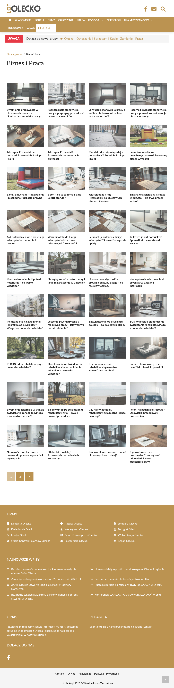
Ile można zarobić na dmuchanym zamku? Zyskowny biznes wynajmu (148, 155)
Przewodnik (15, 28)
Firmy (51, 20)
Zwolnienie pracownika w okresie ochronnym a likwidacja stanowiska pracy (23, 113)
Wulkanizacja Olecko (130, 535)
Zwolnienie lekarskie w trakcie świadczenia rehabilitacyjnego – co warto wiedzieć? (25, 413)
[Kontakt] (154, 9)
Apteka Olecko (73, 523)
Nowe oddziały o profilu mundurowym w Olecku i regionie (129, 569)
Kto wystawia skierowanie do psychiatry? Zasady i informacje (147, 282)
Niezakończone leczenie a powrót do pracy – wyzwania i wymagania (25, 455)
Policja (39, 20)
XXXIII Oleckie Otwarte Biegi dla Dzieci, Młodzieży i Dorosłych (42, 587)
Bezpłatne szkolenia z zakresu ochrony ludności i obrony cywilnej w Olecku (44, 596)
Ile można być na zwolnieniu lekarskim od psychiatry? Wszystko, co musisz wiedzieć (25, 325)
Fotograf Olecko (127, 529)
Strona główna (14, 54)
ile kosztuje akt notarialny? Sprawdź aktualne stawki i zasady (146, 240)
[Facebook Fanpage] (144, 9)
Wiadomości (23, 20)
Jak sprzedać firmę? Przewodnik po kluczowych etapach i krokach (105, 197)
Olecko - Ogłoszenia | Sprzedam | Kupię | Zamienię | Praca (103, 38)
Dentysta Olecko (21, 523)
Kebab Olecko (126, 541)
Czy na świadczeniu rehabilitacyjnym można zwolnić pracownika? (103, 367)
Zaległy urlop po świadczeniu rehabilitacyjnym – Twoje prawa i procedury (65, 413)
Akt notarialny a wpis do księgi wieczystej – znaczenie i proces (25, 240)
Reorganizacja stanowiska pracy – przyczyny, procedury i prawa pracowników (66, 113)
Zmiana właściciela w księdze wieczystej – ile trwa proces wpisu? (147, 197)
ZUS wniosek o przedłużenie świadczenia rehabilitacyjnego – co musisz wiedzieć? (148, 325)
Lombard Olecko (127, 523)
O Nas (71, 673)
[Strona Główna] (10, 20)
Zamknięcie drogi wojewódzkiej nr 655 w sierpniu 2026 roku (47, 579)
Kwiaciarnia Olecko (22, 529)
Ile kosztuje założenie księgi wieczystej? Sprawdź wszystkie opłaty (107, 240)
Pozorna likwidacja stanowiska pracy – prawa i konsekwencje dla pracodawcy (148, 113)
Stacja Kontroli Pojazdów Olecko (30, 541)
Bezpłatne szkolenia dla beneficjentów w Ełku (122, 579)
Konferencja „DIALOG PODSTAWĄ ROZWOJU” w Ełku (128, 594)
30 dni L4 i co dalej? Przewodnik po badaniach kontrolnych (63, 455)
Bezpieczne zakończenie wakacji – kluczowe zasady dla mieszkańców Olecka (43, 571)
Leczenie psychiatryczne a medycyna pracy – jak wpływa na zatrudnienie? (66, 325)
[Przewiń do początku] (165, 679)
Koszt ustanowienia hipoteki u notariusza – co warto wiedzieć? (25, 282)
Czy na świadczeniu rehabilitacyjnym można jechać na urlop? (107, 413)
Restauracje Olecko (76, 541)
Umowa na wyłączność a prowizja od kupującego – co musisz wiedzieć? (106, 282)
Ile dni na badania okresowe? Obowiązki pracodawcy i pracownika (147, 413)
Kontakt (147, 626)
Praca (81, 20)
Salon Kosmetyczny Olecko (81, 535)
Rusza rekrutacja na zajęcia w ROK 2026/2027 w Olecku (128, 585)
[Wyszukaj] (163, 8)
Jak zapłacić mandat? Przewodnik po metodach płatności (63, 155)
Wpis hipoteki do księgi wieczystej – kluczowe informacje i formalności (62, 240)
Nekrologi (114, 20)
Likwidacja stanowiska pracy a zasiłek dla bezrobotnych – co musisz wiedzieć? (107, 113)
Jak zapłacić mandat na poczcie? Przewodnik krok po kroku (24, 155)
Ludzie (31, 28)
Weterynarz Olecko (76, 529)
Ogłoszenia (65, 20)
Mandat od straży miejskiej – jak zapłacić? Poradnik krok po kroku (107, 155)
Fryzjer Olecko (19, 535)
